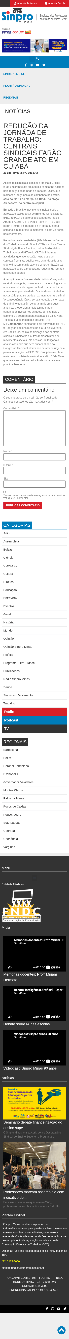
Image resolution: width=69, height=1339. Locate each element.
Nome (7, 451)
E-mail (8, 465)
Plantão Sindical (16, 85)
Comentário (11, 408)
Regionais (10, 97)
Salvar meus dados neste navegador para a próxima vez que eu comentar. (34, 496)
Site (5, 478)
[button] (32, 59)
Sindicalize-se (14, 74)
